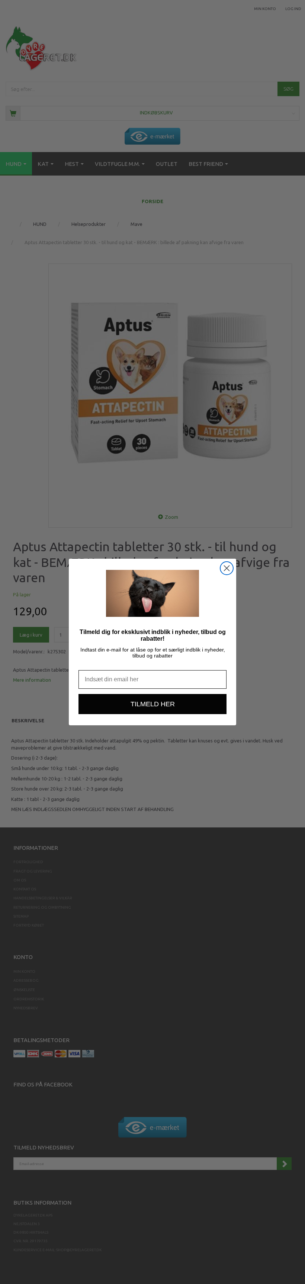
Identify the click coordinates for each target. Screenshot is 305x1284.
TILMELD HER (153, 704)
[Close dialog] (226, 568)
